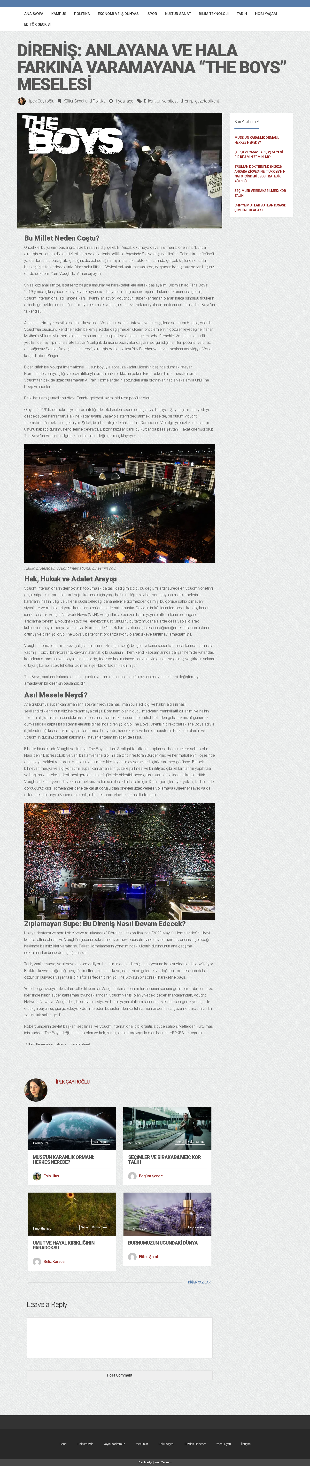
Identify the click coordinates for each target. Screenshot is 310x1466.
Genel (180, 1141)
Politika (99, 100)
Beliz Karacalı (55, 1261)
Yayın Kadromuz (114, 1444)
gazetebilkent (207, 100)
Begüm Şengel (151, 1176)
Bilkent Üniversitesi (160, 100)
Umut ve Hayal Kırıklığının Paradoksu (63, 1245)
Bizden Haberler (195, 1444)
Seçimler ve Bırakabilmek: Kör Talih (164, 1159)
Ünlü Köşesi (166, 1444)
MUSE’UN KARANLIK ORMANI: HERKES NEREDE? (63, 1159)
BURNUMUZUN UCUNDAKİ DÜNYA (163, 1243)
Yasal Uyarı (223, 1444)
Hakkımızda (85, 1444)
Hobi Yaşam (100, 1141)
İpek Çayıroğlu (41, 100)
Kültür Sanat (74, 100)
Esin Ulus (51, 1176)
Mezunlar (142, 1444)
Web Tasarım (163, 1462)
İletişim (246, 1444)
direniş (186, 100)
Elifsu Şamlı (149, 1256)
